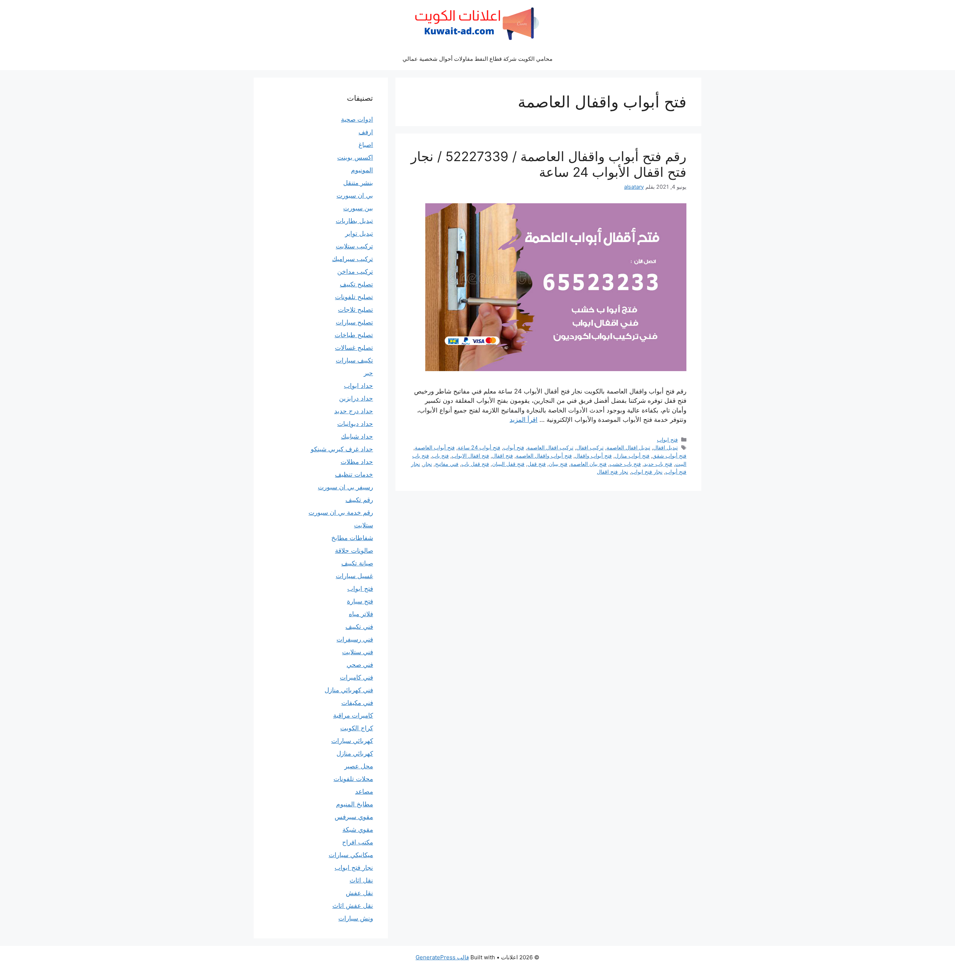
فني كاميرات (356, 677)
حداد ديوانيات (355, 423)
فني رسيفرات (354, 639)
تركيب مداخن (355, 271)
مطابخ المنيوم (354, 804)
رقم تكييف (359, 500)
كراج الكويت (356, 728)
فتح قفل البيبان (508, 464)
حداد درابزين (356, 398)
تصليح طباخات (354, 335)
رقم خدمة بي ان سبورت (341, 512)
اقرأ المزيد (524, 419)
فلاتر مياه (361, 614)
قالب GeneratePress (442, 957)
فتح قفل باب (475, 464)
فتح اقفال (502, 455)
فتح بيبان (558, 464)
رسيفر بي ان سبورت (345, 487)
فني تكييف (359, 626)
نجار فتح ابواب (647, 471)
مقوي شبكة (357, 829)
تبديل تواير (359, 233)
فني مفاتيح (446, 464)
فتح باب (440, 455)
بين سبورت (358, 208)
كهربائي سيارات (352, 740)
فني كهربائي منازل (349, 690)
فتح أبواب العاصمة (435, 447)
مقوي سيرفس (354, 817)
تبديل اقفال (665, 447)
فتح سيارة (360, 601)
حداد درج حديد (353, 411)
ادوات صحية (357, 119)
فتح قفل (536, 464)
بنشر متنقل (358, 182)
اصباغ (365, 144)
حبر (368, 373)
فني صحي (360, 664)
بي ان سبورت (354, 195)
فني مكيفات (357, 702)
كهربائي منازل (354, 753)
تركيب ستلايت (354, 246)
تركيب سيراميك (352, 259)
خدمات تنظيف (354, 474)
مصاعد (364, 791)
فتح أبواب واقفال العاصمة (544, 455)
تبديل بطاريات (354, 221)
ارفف (365, 132)
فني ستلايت (357, 652)
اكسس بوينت (355, 157)
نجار (427, 464)
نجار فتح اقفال (612, 471)
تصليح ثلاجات (355, 309)
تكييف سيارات (354, 360)
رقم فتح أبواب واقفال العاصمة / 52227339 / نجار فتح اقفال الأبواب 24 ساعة (548, 164)
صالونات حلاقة (354, 550)
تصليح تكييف (356, 284)
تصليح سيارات (354, 322)
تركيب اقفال (590, 447)
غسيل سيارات (354, 576)
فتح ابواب (667, 439)
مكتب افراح (357, 842)
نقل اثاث (361, 880)
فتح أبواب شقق (669, 455)
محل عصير (358, 766)
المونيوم (362, 170)
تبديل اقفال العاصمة (628, 447)
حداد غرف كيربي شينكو (342, 449)
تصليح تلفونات (354, 297)
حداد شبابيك (357, 436)
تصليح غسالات (354, 347)
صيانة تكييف (357, 563)
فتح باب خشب (625, 464)
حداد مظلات (357, 461)
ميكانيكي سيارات (351, 855)
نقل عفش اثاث (352, 905)
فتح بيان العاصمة (588, 464)
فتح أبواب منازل (632, 455)
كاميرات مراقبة (353, 715)
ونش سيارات (355, 918)
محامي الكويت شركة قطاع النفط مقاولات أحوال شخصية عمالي (477, 58)
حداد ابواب (358, 385)
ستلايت (363, 525)
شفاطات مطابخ (352, 538)
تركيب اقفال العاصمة (550, 447)
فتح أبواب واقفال (593, 455)
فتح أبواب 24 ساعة (479, 447)
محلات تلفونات (353, 779)
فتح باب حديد (658, 464)
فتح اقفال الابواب (470, 455)
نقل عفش (359, 893)
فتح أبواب (513, 447)
